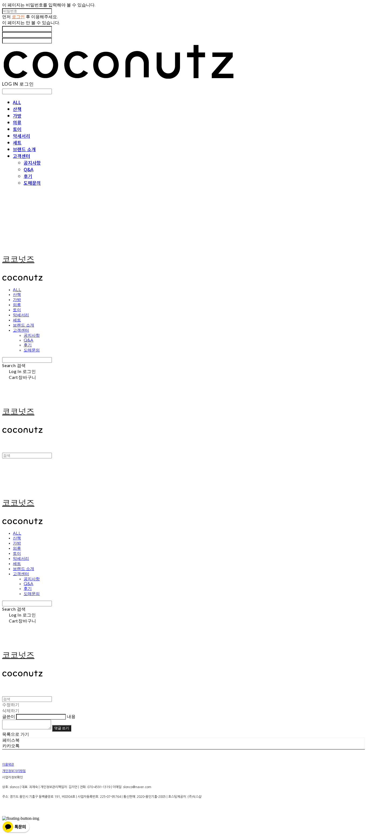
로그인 (18, 16)
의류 (17, 122)
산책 (17, 109)
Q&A (28, 169)
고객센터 (21, 156)
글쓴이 (8, 716)
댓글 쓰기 (61, 728)
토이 (17, 129)
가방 (17, 115)
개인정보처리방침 (14, 771)
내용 (71, 716)
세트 (17, 142)
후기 (28, 176)
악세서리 (21, 135)
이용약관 (8, 764)
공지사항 (32, 162)
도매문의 (32, 182)
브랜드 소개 (24, 149)
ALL (17, 102)
